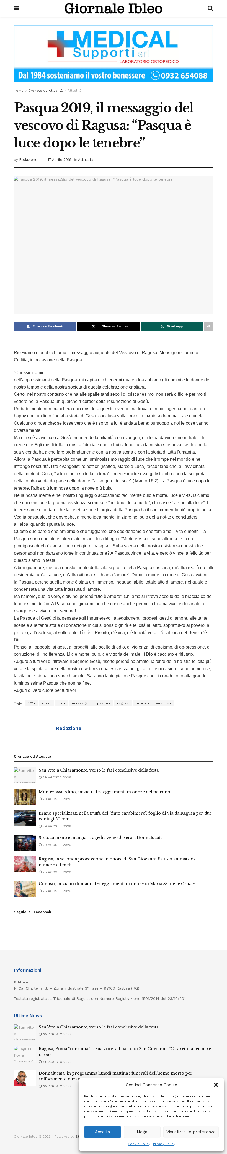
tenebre (142, 703)
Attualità (74, 90)
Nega (142, 1131)
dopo (46, 703)
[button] (216, 1085)
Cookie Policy (139, 1144)
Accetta (102, 1131)
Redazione (28, 159)
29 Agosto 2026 (56, 777)
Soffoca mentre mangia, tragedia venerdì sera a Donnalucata (100, 837)
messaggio (81, 703)
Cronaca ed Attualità (46, 90)
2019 (32, 703)
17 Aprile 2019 (59, 159)
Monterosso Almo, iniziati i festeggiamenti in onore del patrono (104, 791)
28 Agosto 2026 (56, 872)
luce (62, 703)
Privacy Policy (164, 1144)
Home (19, 90)
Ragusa (123, 703)
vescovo (163, 703)
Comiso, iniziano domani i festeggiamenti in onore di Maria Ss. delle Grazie (117, 883)
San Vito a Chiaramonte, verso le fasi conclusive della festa (99, 770)
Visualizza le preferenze (191, 1131)
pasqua (103, 703)
